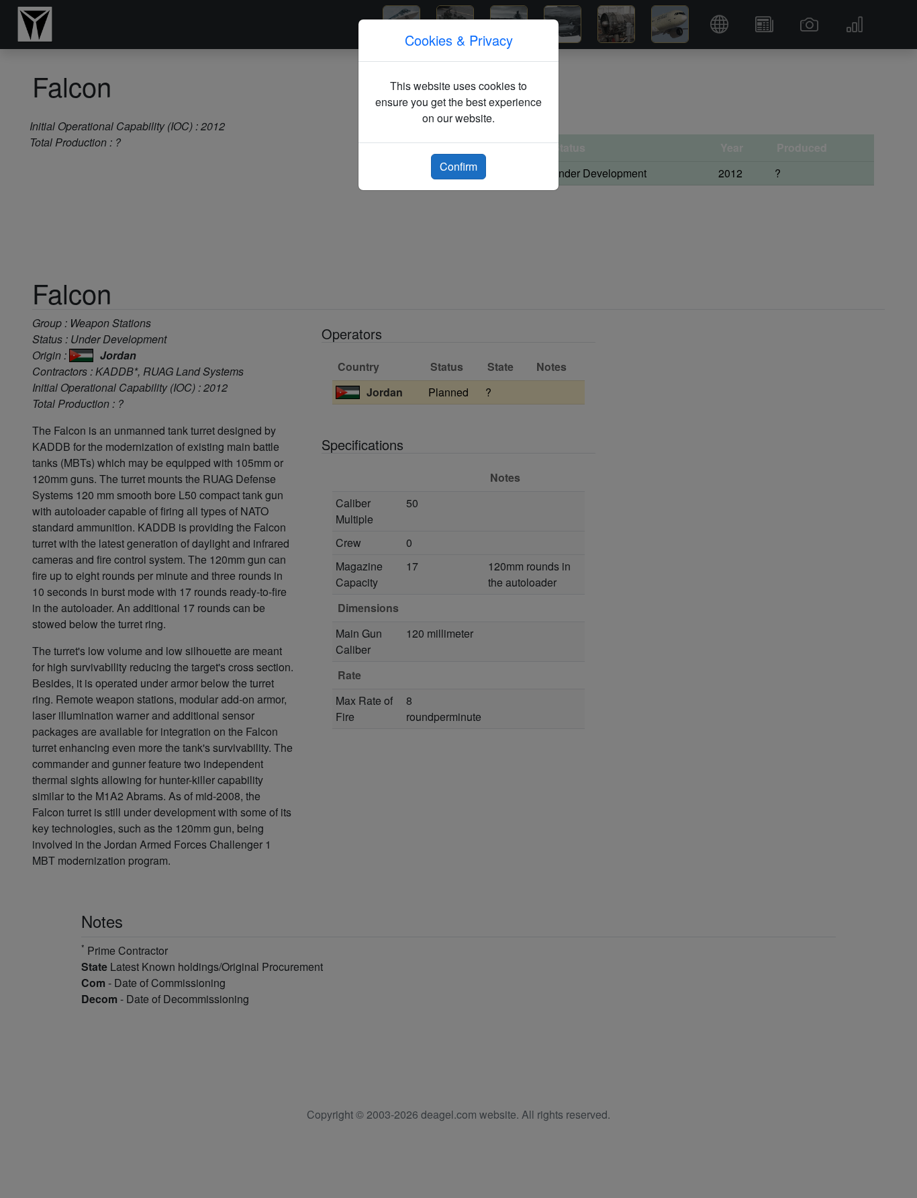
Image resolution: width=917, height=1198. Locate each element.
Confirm (458, 166)
